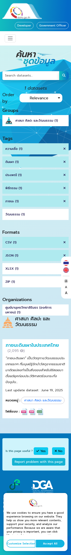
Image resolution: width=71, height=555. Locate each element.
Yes (42, 451)
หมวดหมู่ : (13, 400)
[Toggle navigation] (10, 38)
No (59, 451)
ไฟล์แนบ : (13, 411)
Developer (24, 25)
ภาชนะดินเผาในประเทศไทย (32, 345)
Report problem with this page (39, 461)
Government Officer (52, 25)
